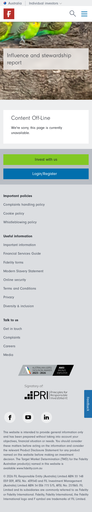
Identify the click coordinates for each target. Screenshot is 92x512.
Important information (19, 245)
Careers (9, 346)
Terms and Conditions (19, 288)
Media (8, 355)
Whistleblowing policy (20, 222)
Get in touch (12, 329)
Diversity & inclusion (18, 306)
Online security (14, 280)
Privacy (8, 297)
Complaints (11, 337)
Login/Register (45, 173)
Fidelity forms (13, 262)
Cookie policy (13, 213)
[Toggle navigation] (84, 14)
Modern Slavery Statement (23, 271)
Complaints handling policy (24, 205)
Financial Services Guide (22, 254)
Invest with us (46, 159)
